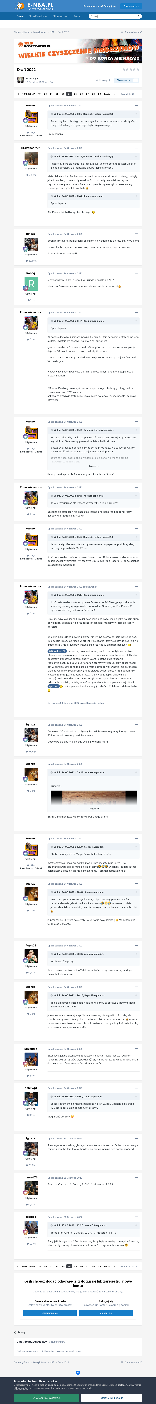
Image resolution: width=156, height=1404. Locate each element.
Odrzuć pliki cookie (111, 1397)
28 (93, 94)
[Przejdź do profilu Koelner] (31, 116)
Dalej (107, 94)
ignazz (30, 233)
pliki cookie (55, 1385)
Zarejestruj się (131, 6)
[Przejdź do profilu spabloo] (31, 1227)
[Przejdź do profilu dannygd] (31, 1099)
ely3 (35, 78)
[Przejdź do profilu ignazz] (31, 244)
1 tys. (32, 300)
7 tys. (32, 339)
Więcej (77, 16)
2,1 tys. (32, 1075)
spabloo (30, 1216)
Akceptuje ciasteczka (47, 1397)
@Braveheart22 (57, 651)
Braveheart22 (30, 148)
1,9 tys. (32, 1243)
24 (69, 94)
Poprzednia (28, 94)
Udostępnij (104, 80)
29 (99, 94)
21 (51, 94)
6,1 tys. (32, 1115)
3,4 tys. (32, 175)
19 (39, 94)
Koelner (30, 105)
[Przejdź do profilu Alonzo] (31, 774)
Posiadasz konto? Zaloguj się (99, 6)
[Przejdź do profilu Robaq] (31, 284)
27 (87, 94)
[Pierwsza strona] (18, 94)
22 (57, 94)
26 (81, 94)
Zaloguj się (106, 1313)
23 (63, 94)
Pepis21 (31, 945)
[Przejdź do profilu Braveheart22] (31, 158)
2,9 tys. (32, 972)
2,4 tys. (32, 1204)
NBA (50, 82)
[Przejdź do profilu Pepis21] (31, 956)
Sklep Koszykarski (38, 16)
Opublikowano (65, 105)
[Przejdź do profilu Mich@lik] (31, 1059)
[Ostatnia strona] (114, 94)
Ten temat (126, 16)
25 (75, 94)
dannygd (31, 1088)
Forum (20, 16)
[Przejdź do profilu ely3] (20, 80)
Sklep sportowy (61, 16)
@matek (53, 686)
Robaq (30, 273)
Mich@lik (30, 1048)
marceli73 (31, 1177)
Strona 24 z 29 (128, 94)
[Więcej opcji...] (136, 105)
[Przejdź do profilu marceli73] (31, 1188)
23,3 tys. (32, 260)
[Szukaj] (138, 16)
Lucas (86, 1096)
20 (45, 94)
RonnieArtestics (92, 114)
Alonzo (30, 763)
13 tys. (32, 132)
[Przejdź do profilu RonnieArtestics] (31, 323)
